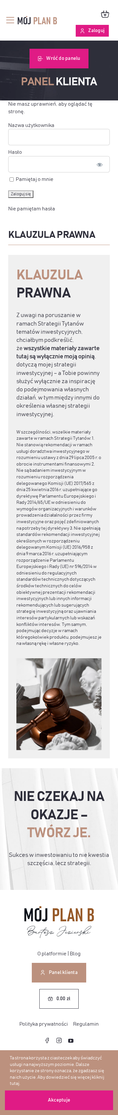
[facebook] (47, 1040)
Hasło (15, 152)
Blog (75, 953)
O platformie (52, 953)
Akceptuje (59, 1100)
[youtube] (70, 1040)
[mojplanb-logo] (37, 18)
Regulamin (86, 1024)
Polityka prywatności (43, 1024)
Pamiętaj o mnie (34, 179)
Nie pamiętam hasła (31, 208)
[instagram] (59, 1040)
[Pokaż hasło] (99, 164)
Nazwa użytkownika (31, 125)
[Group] (59, 908)
